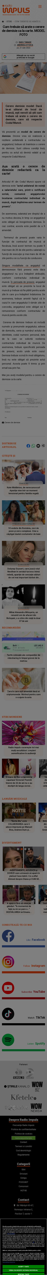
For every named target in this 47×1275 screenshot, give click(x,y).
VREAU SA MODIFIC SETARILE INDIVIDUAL (23, 1270)
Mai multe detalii (11, 1233)
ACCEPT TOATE (23, 1267)
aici (33, 1242)
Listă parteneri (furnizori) (9, 1262)
